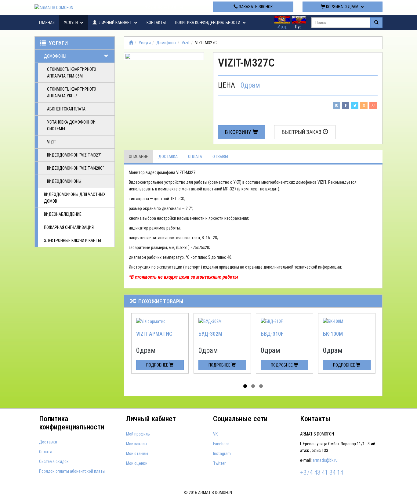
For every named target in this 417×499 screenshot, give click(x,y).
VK (215, 434)
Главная (47, 22)
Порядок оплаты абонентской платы (72, 471)
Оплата (195, 156)
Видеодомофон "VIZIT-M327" (74, 155)
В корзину (238, 132)
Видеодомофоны (64, 181)
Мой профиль (138, 434)
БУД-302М (210, 334)
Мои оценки (136, 463)
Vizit (51, 141)
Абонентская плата (66, 109)
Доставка (168, 156)
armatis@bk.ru (325, 460)
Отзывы (220, 156)
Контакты (156, 22)
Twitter (219, 463)
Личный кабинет (115, 22)
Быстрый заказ (302, 132)
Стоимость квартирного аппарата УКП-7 (71, 92)
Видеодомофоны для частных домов (75, 198)
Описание (138, 156)
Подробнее (157, 365)
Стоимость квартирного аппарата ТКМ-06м (71, 72)
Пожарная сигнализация (69, 227)
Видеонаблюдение (63, 214)
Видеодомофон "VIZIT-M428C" (75, 168)
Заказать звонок (255, 6)
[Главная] (131, 42)
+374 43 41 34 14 (164, 6)
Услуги (71, 22)
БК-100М (333, 334)
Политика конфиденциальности (208, 22)
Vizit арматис (154, 334)
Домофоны (55, 56)
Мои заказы (136, 443)
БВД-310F (272, 334)
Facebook (221, 443)
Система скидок (54, 461)
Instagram (222, 453)
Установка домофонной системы (71, 125)
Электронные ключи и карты (72, 240)
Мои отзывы (137, 453)
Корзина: (341, 6)
